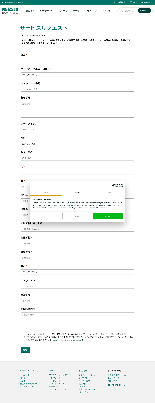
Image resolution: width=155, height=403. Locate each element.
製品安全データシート (29, 383)
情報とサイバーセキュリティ (90, 389)
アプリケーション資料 (58, 375)
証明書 (23, 380)
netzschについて (29, 370)
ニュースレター (114, 377)
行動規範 (82, 386)
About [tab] (109, 192)
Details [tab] (77, 192)
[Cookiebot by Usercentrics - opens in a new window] (113, 185)
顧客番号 (25, 97)
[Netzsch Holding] (3, 2)
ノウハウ (64, 10)
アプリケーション (46, 10)
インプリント (84, 377)
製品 (23, 54)
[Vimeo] (113, 385)
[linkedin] (116, 385)
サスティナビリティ (28, 386)
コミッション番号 (30, 83)
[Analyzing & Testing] (10, 10)
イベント (107, 10)
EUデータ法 (83, 392)
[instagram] (124, 385)
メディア (53, 370)
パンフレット (55, 377)
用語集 (23, 377)
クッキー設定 (84, 380)
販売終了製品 (55, 386)
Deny (77, 216)
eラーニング (92, 10)
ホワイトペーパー (56, 383)
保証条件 (82, 383)
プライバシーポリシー (87, 375)
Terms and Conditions (72, 339)
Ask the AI (145, 11)
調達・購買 (112, 380)
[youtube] (109, 385)
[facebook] (120, 385)
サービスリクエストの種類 (35, 68)
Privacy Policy (56, 339)
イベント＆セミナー (28, 375)
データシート (55, 380)
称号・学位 (26, 152)
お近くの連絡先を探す (117, 375)
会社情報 (82, 370)
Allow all (107, 216)
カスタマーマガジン (57, 389)
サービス (77, 10)
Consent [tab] (46, 192)
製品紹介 (30, 10)
